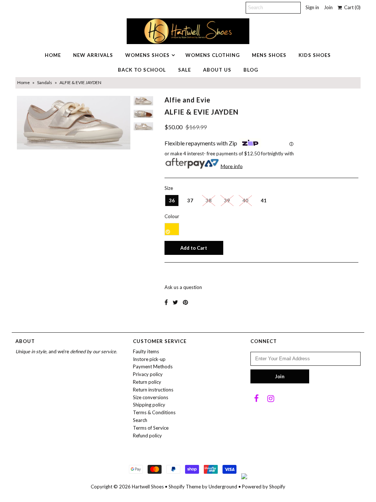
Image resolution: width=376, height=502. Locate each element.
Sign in (312, 7)
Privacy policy (148, 374)
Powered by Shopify (263, 487)
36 (172, 200)
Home (23, 82)
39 (227, 200)
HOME (53, 55)
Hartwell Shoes (148, 487)
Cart (351, 7)
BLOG (250, 70)
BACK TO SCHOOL (142, 70)
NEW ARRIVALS (93, 55)
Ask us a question (183, 287)
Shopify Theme (185, 487)
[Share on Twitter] (175, 302)
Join (328, 7)
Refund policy (147, 435)
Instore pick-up (149, 359)
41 (264, 200)
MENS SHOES (269, 55)
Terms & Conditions (154, 412)
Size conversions (150, 397)
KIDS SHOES (315, 55)
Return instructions (153, 390)
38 (209, 200)
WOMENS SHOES (147, 55)
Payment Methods (153, 366)
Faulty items (146, 351)
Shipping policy (149, 405)
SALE (184, 70)
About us (217, 70)
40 (245, 200)
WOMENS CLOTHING (212, 55)
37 (190, 200)
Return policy (147, 382)
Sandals (44, 82)
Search (140, 420)
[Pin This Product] (185, 302)
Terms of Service (151, 428)
